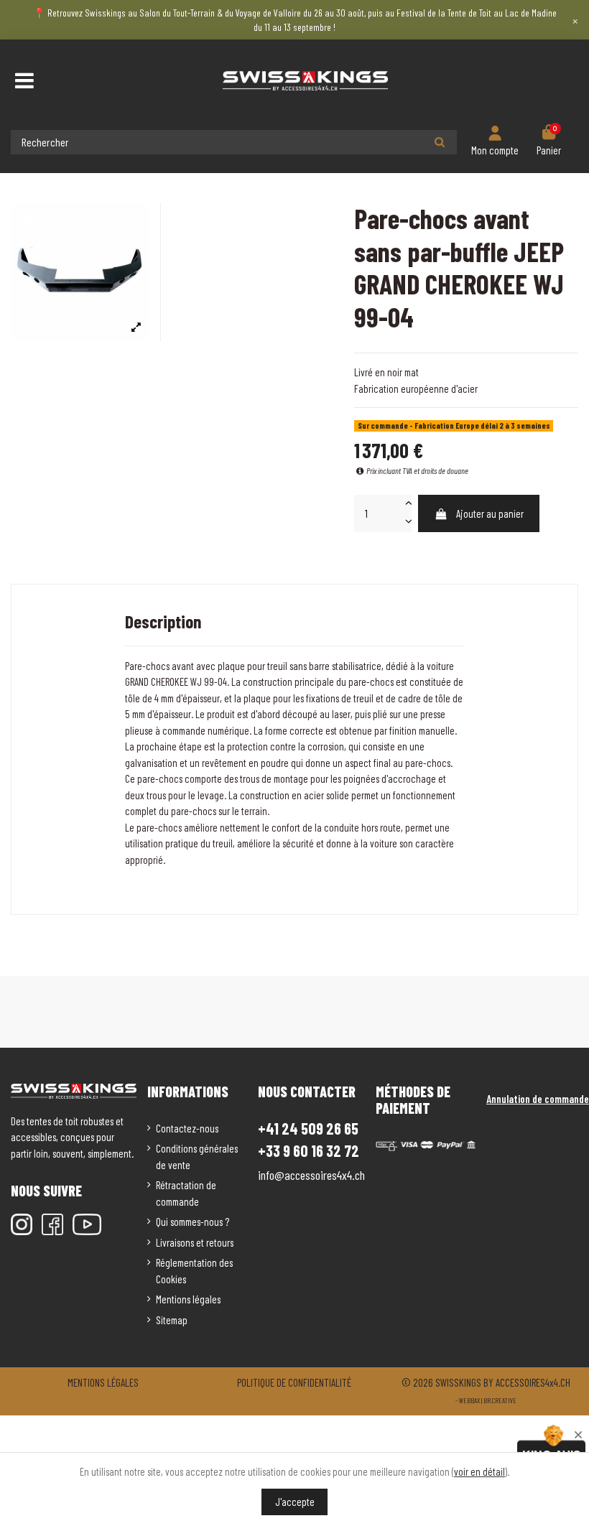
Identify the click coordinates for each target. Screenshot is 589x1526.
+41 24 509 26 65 (308, 1128)
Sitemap (171, 1319)
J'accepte (295, 1501)
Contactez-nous (187, 1128)
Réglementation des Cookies (194, 1270)
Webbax (469, 1400)
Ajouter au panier (490, 513)
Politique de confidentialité (294, 1382)
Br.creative (499, 1400)
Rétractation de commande (186, 1193)
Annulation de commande (537, 1098)
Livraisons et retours (194, 1242)
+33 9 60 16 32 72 (308, 1151)
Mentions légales (188, 1299)
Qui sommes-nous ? (192, 1221)
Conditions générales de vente (197, 1156)
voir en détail (479, 1471)
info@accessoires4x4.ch (311, 1175)
